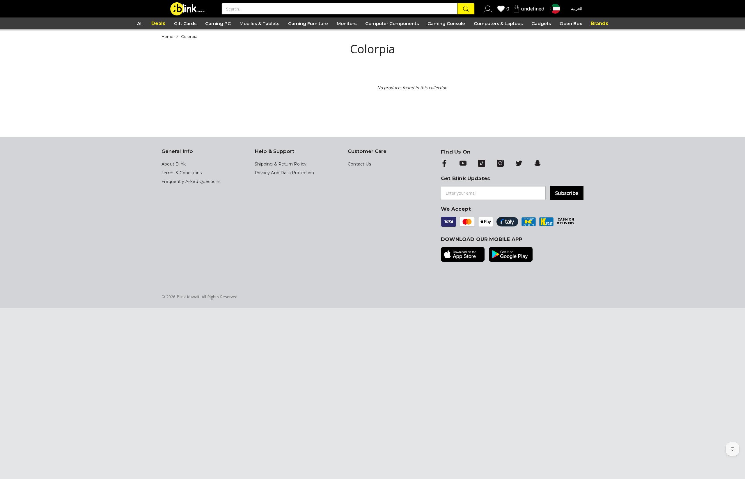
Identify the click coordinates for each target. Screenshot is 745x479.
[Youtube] (463, 164)
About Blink (174, 164)
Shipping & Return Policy (280, 164)
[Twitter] (518, 164)
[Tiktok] (481, 164)
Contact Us (359, 164)
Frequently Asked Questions (191, 181)
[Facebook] (444, 164)
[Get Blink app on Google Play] (511, 255)
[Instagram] (500, 164)
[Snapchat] (537, 164)
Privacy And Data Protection (284, 172)
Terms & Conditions (182, 172)
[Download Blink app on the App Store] (463, 255)
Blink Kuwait (188, 297)
